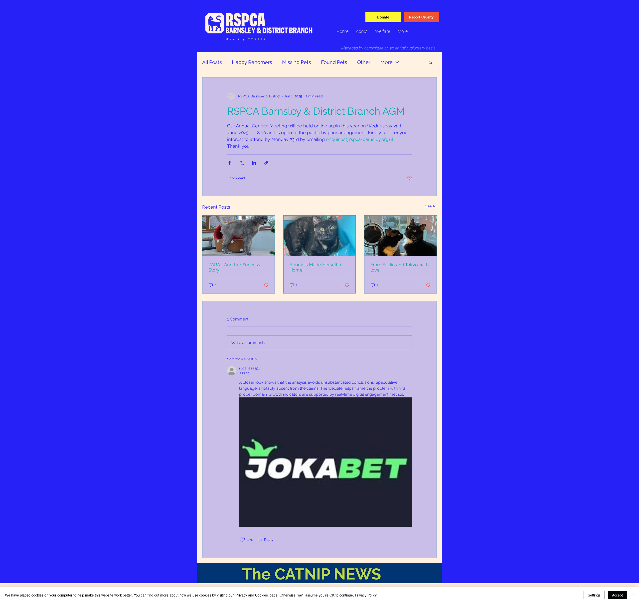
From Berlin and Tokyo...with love (399, 267)
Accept (617, 595)
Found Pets (334, 62)
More (386, 62)
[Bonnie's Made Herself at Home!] (320, 236)
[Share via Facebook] (229, 162)
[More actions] (409, 96)
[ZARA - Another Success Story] (238, 236)
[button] (430, 62)
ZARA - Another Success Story (234, 267)
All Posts (212, 62)
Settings (594, 595)
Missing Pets (296, 62)
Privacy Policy (366, 595)
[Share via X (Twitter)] (241, 162)
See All (431, 206)
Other (363, 62)
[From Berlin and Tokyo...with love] (400, 236)
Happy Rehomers (252, 62)
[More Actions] (409, 371)
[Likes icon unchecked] (242, 540)
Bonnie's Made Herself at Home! (316, 267)
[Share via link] (266, 162)
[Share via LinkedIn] (254, 162)
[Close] (633, 595)
